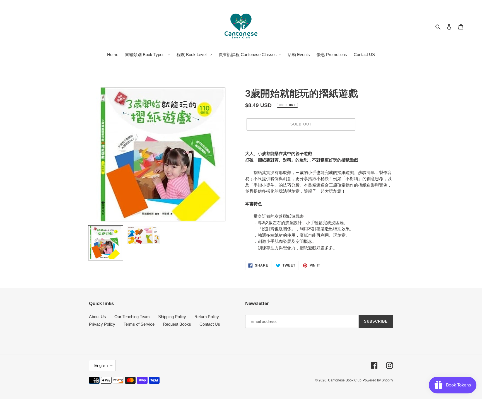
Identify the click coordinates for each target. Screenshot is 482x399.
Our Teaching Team (132, 316)
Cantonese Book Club (345, 380)
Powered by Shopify (378, 380)
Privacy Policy (102, 324)
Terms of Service (139, 324)
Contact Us (209, 324)
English (101, 365)
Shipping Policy (172, 316)
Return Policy (206, 316)
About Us (97, 316)
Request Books (177, 324)
